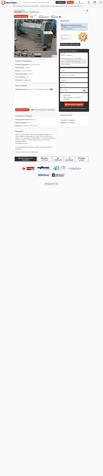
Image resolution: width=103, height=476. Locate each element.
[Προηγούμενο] (15, 38)
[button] (100, 2)
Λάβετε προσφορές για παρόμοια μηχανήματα (72, 98)
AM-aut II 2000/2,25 (26, 71)
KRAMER (27, 68)
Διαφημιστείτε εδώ (52, 184)
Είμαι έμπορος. (67, 95)
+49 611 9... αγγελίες (69, 120)
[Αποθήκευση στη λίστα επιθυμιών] (85, 11)
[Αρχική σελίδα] (14, 6)
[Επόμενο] (55, 38)
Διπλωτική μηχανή (35, 64)
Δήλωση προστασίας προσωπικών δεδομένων (73, 108)
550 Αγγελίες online (65, 39)
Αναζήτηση (61, 2)
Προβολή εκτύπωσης (44, 159)
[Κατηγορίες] (19, 2)
